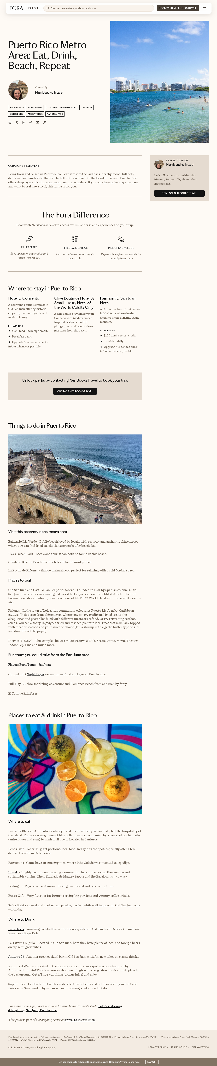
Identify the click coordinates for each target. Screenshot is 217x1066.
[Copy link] (44, 122)
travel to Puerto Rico (80, 1020)
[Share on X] (17, 122)
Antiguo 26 (16, 957)
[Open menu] (204, 8)
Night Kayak (35, 674)
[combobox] (101, 8)
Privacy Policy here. (129, 1061)
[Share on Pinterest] (30, 122)
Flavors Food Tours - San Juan (29, 665)
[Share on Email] (37, 122)
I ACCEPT (152, 1062)
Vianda (13, 872)
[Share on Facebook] (10, 122)
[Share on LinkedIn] (23, 122)
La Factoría (16, 929)
